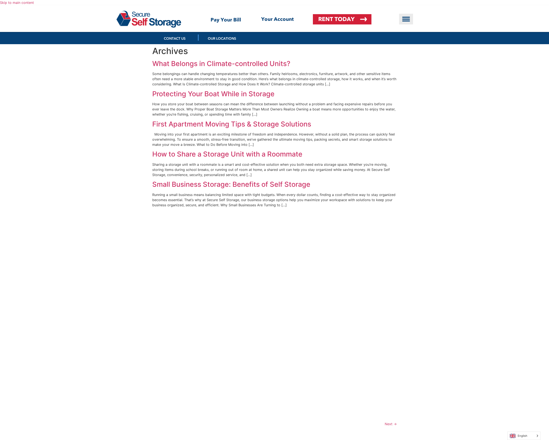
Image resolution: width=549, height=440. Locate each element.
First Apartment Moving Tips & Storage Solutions (231, 124)
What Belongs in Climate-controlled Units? (221, 63)
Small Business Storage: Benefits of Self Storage (231, 184)
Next (391, 424)
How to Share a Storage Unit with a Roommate (227, 154)
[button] (406, 19)
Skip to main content (17, 2)
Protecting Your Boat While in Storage (213, 94)
